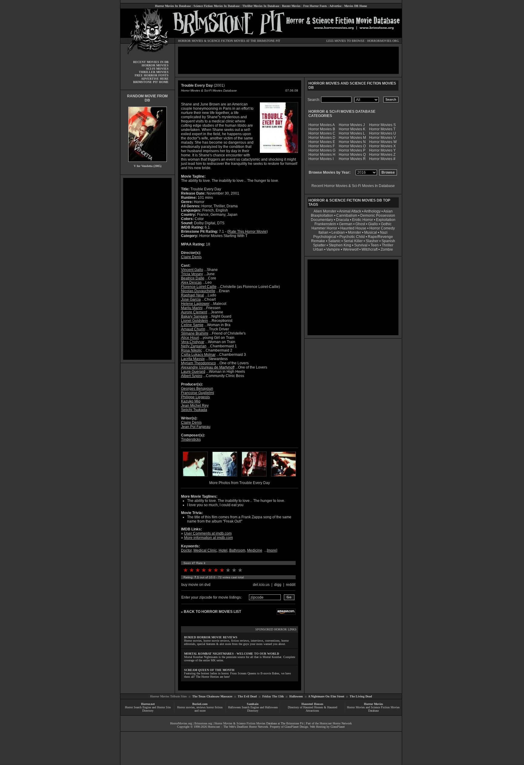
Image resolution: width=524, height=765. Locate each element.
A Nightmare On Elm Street (326, 696)
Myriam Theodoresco (198, 363)
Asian (388, 211)
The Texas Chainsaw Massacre (212, 696)
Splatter (319, 245)
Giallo (373, 224)
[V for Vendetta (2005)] (147, 163)
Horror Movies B (321, 129)
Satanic (334, 241)
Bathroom (237, 550)
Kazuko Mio (190, 401)
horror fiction (215, 707)
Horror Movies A (321, 125)
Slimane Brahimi (194, 333)
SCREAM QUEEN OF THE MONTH (209, 670)
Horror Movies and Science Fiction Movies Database (373, 709)
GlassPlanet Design (296, 726)
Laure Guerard (193, 371)
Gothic (386, 224)
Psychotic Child (352, 237)
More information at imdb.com (208, 538)
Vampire (333, 249)
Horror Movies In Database (173, 6)
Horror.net (148, 704)
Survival (361, 245)
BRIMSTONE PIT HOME (151, 82)
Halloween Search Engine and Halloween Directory (253, 709)
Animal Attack (350, 211)
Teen (375, 245)
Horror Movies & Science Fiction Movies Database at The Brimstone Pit (259, 723)
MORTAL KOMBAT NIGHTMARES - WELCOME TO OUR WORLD (231, 653)
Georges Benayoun (197, 388)
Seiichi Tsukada (194, 410)
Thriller (387, 245)
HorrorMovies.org (181, 723)
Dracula (342, 220)
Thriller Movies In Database (260, 6)
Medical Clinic (205, 550)
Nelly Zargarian (194, 346)
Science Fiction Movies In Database (216, 6)
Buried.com (199, 704)
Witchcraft (369, 249)
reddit (290, 585)
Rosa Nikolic (191, 350)
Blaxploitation (322, 215)
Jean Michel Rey (195, 405)
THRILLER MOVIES (154, 72)
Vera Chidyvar (192, 342)
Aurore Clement (194, 312)
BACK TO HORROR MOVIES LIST (212, 612)
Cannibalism (346, 215)
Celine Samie (192, 325)
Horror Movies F (321, 146)
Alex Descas (191, 282)
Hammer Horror (324, 228)
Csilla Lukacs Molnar (198, 354)
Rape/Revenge (380, 237)
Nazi (384, 232)
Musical (370, 232)
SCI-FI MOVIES (157, 68)
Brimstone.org (203, 723)
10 (240, 570)
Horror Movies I (321, 159)
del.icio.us (261, 585)
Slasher (372, 241)
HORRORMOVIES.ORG (383, 40)
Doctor (186, 550)
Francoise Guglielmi (197, 393)
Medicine (254, 550)
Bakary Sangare (194, 316)
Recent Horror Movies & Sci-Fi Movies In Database (353, 186)
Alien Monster (325, 211)
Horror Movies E (321, 142)
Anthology (372, 211)
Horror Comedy (382, 228)
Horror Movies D (321, 137)
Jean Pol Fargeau (195, 427)
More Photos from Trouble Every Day (239, 483)
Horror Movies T (382, 129)
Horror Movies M (352, 137)
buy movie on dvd (195, 585)
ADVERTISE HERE (155, 78)
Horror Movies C (321, 133)
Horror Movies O (352, 146)
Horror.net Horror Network (336, 723)
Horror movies (186, 707)
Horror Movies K (352, 129)
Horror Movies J (352, 125)
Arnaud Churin (193, 329)
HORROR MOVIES (190, 40)
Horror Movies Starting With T (223, 236)
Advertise (335, 6)
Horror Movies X (382, 146)
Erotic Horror (362, 220)
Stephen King (340, 245)
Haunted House (353, 228)
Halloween (296, 696)
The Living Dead (361, 696)
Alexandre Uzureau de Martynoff (207, 367)
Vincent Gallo (192, 270)
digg (277, 585)
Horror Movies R (352, 159)
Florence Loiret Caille (199, 287)
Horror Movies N (352, 142)
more (272, 550)
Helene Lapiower (195, 304)
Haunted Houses (312, 704)
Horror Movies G (321, 150)
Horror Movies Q (352, 154)
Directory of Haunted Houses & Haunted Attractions (312, 709)
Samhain (253, 704)
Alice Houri (190, 338)
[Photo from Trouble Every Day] (195, 477)
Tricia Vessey (192, 274)
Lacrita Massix (193, 359)
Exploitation (385, 220)
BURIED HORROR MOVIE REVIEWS (210, 637)
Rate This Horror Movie (247, 231)
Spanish (388, 241)
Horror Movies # (382, 159)
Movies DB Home (355, 6)
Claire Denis (191, 257)
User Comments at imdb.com (208, 533)
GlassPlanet (338, 726)
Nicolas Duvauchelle (198, 291)
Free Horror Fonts (315, 6)
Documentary (322, 220)
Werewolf (350, 249)
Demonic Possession (377, 215)
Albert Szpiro (191, 376)
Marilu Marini (192, 308)
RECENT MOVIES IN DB (151, 62)
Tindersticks (191, 439)
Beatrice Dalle (192, 278)
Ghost (360, 224)
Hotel (223, 550)
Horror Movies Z (382, 154)
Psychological (324, 237)
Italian (323, 232)
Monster (354, 232)
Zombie (387, 249)
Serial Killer (353, 241)
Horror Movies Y (382, 150)
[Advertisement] (147, 269)
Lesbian (338, 232)
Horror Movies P (352, 150)
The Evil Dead (247, 696)
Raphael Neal (192, 295)
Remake (318, 241)
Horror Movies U (382, 133)
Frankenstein (325, 224)
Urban (318, 249)
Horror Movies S (382, 125)
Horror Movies (373, 704)
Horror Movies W (383, 142)
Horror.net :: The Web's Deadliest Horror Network (238, 726)
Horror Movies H (321, 154)
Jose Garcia (191, 299)
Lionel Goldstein (194, 321)
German (345, 224)
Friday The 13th (273, 696)
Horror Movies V (382, 137)
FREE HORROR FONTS (152, 75)
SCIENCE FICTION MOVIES (226, 40)
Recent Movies (291, 6)
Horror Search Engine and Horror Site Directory (148, 709)
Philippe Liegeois (195, 397)
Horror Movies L (352, 133)
